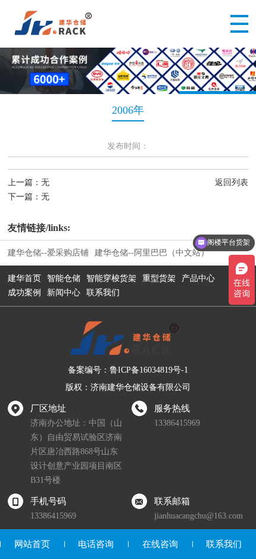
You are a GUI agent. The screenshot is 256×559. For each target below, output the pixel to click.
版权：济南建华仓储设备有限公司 (128, 387)
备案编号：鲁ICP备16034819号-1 (128, 370)
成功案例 (24, 292)
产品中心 (198, 278)
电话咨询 (96, 544)
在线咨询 (160, 544)
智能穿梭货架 (111, 278)
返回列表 (231, 182)
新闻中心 (63, 292)
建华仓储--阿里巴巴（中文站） (152, 252)
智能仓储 (63, 278)
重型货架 (159, 278)
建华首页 (24, 278)
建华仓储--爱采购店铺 (48, 252)
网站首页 (32, 544)
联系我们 (103, 292)
